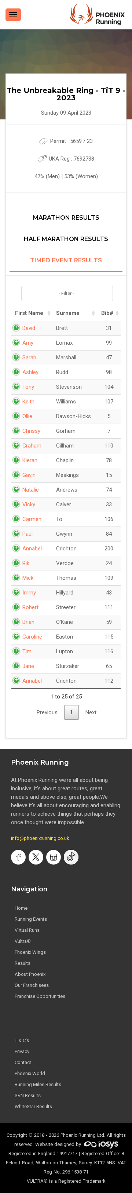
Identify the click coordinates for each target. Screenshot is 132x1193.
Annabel (32, 548)
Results (22, 963)
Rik (25, 563)
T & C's (22, 1040)
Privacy (22, 1051)
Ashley (30, 372)
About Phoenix (30, 974)
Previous (47, 712)
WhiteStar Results (33, 1106)
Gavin (29, 475)
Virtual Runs (27, 930)
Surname (68, 313)
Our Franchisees (32, 985)
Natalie (30, 489)
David (28, 328)
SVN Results (28, 1095)
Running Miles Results (38, 1084)
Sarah (29, 357)
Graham (31, 445)
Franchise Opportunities (40, 996)
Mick (27, 578)
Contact (23, 1062)
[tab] (66, 222)
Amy (27, 342)
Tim (27, 651)
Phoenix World (30, 1073)
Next (90, 712)
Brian (28, 622)
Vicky (28, 504)
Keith (28, 401)
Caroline (32, 636)
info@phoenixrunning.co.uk (40, 838)
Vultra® (23, 941)
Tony (28, 387)
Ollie (27, 416)
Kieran (29, 460)
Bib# (107, 313)
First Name (29, 313)
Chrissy (31, 431)
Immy (29, 592)
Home (21, 908)
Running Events (31, 919)
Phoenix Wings (30, 952)
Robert (30, 607)
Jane (28, 666)
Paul (27, 534)
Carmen (31, 519)
